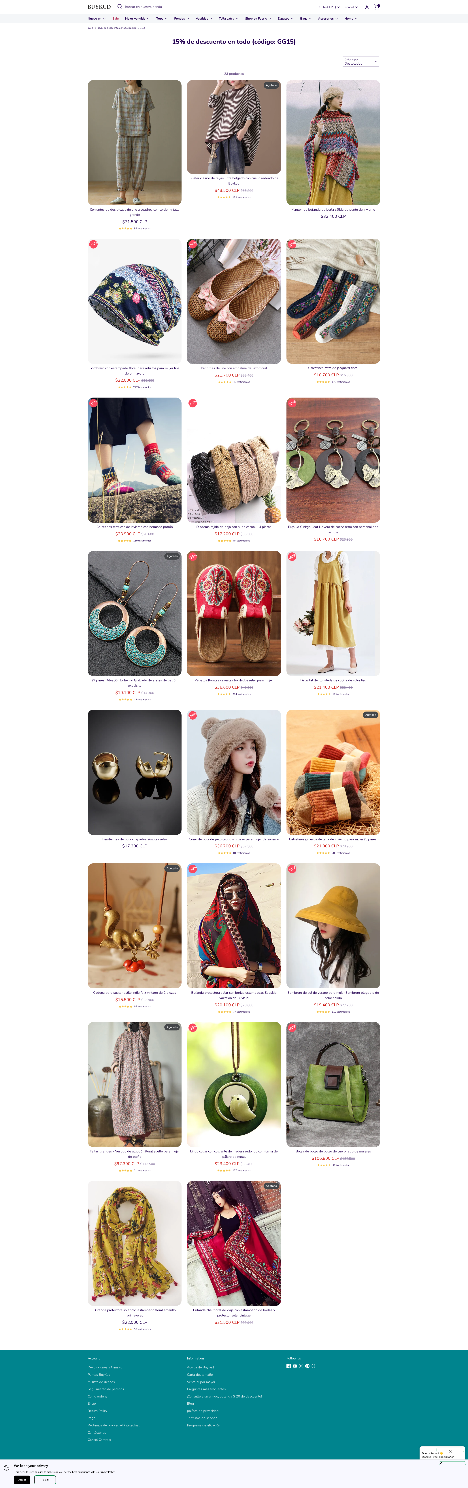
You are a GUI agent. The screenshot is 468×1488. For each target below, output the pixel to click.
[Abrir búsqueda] (119, 6)
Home (349, 18)
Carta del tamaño (200, 1374)
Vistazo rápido (134, 199)
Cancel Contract (99, 1440)
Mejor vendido (135, 18)
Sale (115, 18)
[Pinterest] (307, 1366)
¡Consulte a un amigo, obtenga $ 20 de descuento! (224, 1396)
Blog (190, 1403)
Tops (160, 18)
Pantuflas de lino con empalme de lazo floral (234, 368)
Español (349, 7)
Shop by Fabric (256, 18)
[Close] (452, 1463)
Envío (92, 1403)
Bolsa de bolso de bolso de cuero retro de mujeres (333, 1151)
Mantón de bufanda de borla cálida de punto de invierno (333, 209)
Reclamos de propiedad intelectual (113, 1425)
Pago (91, 1418)
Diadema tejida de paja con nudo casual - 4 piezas (233, 527)
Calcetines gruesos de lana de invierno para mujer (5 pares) (333, 839)
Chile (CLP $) (327, 7)
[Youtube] (295, 1366)
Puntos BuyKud (99, 1374)
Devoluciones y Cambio (105, 1367)
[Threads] (313, 1366)
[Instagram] (301, 1366)
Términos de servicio (202, 1418)
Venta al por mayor (201, 1382)
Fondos (180, 18)
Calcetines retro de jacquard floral (333, 368)
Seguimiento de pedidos (106, 1389)
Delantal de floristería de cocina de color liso (333, 680)
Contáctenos (97, 1432)
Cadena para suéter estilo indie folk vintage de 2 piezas (134, 992)
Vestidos (202, 18)
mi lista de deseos (101, 1382)
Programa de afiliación (203, 1425)
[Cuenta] (367, 7)
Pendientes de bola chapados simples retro (134, 839)
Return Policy (97, 1411)
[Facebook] (288, 1366)
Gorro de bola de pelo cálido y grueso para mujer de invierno (234, 839)
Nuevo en (95, 18)
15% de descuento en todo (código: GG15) (121, 28)
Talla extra (227, 18)
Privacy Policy (107, 1472)
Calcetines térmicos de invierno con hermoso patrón (135, 527)
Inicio (90, 28)
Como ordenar (98, 1396)
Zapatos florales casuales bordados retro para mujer (234, 680)
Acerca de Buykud (200, 1367)
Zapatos (284, 18)
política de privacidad (203, 1411)
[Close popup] (450, 1450)
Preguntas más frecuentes (206, 1389)
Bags (304, 18)
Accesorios (326, 18)
